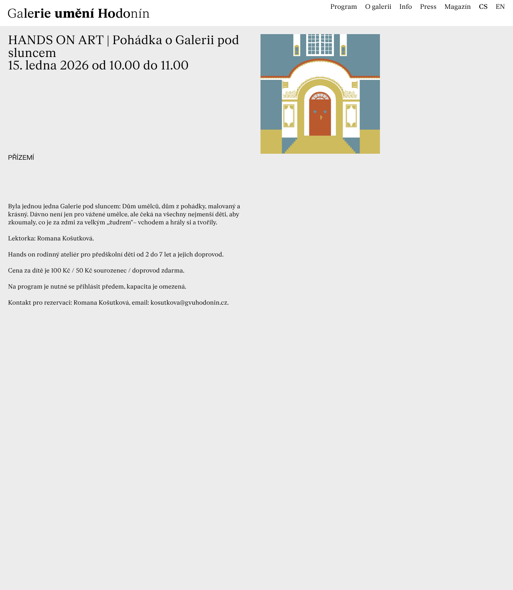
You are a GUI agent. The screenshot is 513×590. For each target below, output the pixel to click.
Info (406, 7)
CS (483, 7)
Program (343, 7)
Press (428, 7)
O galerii (378, 7)
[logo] (128, 13)
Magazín (457, 7)
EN (500, 7)
